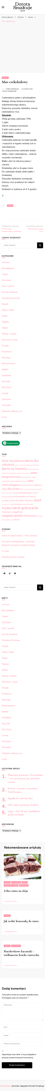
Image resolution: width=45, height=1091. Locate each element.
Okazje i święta (9, 333)
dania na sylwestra (9, 473)
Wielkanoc (30, 516)
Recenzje (6, 357)
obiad (37, 500)
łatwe (17, 519)
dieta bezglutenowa (19, 475)
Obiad (5, 327)
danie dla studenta (23, 473)
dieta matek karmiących (19, 481)
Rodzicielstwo (8, 363)
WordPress (5, 1085)
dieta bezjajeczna (26, 477)
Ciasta (5, 78)
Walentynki (6, 512)
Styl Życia (6, 387)
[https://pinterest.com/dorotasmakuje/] (15, 573)
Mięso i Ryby (8, 309)
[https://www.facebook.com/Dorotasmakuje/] (4, 573)
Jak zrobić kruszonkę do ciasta (21, 921)
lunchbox (5, 500)
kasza (10, 493)
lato (27, 497)
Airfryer (5, 262)
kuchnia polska (18, 496)
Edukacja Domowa (11, 298)
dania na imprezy (14, 468)
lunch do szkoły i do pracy (21, 500)
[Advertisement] (22, 47)
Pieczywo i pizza (9, 339)
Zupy (4, 417)
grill (21, 489)
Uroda (5, 393)
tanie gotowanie (25, 507)
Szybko (7, 508)
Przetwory (7, 351)
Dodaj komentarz (9, 91)
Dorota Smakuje (10, 292)
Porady (5, 345)
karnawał (5, 493)
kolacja (22, 492)
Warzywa (6, 399)
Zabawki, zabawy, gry (12, 411)
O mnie (5, 551)
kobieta (15, 493)
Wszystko (6, 405)
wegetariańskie (13, 515)
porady (30, 504)
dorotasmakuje (12, 89)
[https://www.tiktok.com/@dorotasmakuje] (9, 573)
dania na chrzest (19, 465)
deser (10, 205)
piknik (25, 504)
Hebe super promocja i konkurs (23, 804)
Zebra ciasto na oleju (16, 891)
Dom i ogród (8, 286)
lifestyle (32, 496)
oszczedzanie (16, 504)
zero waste (6, 520)
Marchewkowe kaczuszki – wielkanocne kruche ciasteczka (21, 953)
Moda (4, 315)
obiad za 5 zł (6, 504)
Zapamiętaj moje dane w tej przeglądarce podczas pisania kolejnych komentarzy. (19, 1056)
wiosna (40, 516)
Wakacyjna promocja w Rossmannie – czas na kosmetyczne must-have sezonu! (25, 778)
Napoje (5, 321)
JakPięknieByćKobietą (30, 489)
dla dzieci (13, 489)
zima (11, 520)
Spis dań (6, 381)
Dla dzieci (6, 280)
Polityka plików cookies (13, 557)
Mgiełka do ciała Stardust (20, 798)
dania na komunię (33, 469)
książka (29, 493)
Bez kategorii (8, 268)
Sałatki (5, 369)
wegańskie (17, 511)
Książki (5, 304)
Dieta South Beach (27, 485)
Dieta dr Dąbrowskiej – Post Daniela (19, 535)
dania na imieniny (32, 465)
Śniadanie (6, 375)
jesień (40, 489)
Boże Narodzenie (13, 461)
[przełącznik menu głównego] (3, 7)
